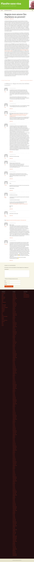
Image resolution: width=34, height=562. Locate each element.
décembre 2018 (15, 353)
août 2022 (14, 316)
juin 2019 (14, 347)
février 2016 (14, 397)
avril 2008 (14, 516)
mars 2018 (14, 365)
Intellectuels (3, 308)
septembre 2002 (15, 541)
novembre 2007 (15, 523)
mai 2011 (14, 470)
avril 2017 (14, 379)
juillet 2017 (14, 375)
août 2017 (14, 374)
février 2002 (14, 546)
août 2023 (14, 307)
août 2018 (14, 358)
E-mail (5, 282)
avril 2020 (14, 339)
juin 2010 (14, 484)
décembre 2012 (15, 446)
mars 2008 (14, 518)
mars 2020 (14, 340)
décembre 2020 (15, 331)
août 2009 (14, 496)
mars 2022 (14, 321)
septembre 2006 (15, 529)
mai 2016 (14, 393)
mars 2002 (14, 545)
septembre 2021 (15, 326)
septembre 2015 (15, 403)
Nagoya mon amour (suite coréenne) (26, 80)
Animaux (3, 294)
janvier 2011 (14, 475)
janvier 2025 (14, 295)
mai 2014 (14, 424)
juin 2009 (14, 498)
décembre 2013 (15, 430)
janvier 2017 (14, 383)
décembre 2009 (15, 491)
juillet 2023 (14, 308)
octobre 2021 (14, 325)
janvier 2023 (14, 312)
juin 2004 (14, 534)
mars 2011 (14, 473)
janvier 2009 (14, 505)
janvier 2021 (14, 330)
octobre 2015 (14, 402)
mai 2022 (14, 320)
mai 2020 (14, 338)
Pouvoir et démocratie (4, 320)
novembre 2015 (15, 401)
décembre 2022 (15, 313)
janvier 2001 (14, 552)
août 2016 (14, 389)
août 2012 (14, 451)
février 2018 (14, 366)
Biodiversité (12, 18)
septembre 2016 (15, 388)
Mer (2, 313)
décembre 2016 (15, 384)
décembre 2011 (15, 461)
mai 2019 (14, 348)
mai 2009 (14, 500)
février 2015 (14, 412)
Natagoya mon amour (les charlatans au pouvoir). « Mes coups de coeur (16, 220)
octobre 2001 (14, 547)
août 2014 (14, 420)
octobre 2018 (14, 356)
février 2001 (14, 551)
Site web (5, 284)
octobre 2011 (14, 464)
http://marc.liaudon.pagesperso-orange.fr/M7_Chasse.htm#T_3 (19, 203)
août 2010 (14, 482)
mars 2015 (14, 411)
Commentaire (6, 269)
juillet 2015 (14, 406)
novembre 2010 (15, 478)
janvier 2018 (14, 367)
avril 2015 (14, 410)
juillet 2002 (14, 543)
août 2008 (14, 511)
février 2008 (14, 519)
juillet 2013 (14, 437)
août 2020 (14, 335)
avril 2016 (14, 394)
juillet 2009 (14, 497)
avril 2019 (14, 349)
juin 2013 (14, 438)
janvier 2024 (14, 302)
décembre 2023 (15, 303)
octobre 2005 (14, 532)
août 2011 (14, 466)
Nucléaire (3, 317)
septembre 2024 (15, 298)
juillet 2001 (14, 550)
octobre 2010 (14, 479)
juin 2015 (14, 407)
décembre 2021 (15, 322)
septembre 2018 (15, 357)
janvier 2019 (14, 352)
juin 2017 (14, 376)
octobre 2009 (14, 493)
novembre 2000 (15, 555)
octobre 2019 (14, 343)
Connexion (25, 293)
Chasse (2, 299)
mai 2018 (14, 362)
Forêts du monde (4, 304)
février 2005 (14, 533)
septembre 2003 (15, 536)
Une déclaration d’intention (8, 10)
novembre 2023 (15, 304)
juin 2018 (14, 361)
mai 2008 (14, 515)
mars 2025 (14, 293)
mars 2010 (14, 488)
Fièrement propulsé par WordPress (17, 560)
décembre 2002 (15, 537)
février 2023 (14, 311)
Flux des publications (26, 294)
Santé (2, 322)
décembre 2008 (15, 506)
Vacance (3, 325)
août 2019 (14, 344)
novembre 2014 (15, 416)
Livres (2, 312)
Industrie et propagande (5, 307)
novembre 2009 (15, 492)
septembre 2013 (15, 434)
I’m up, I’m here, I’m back (5, 80)
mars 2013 (14, 442)
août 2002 (14, 542)
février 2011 (14, 474)
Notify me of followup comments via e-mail (11, 278)
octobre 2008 (14, 509)
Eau (2, 303)
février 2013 (14, 443)
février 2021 (14, 329)
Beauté (2, 295)
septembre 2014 (15, 419)
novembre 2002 (15, 538)
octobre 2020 (14, 334)
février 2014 (14, 428)
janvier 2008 (14, 520)
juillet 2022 (14, 317)
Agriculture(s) (3, 293)
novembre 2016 (15, 385)
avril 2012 (14, 456)
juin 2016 (14, 392)
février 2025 (14, 294)
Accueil (2, 10)
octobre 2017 (14, 371)
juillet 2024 (14, 299)
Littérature (3, 311)
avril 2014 (14, 425)
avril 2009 (14, 501)
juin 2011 (14, 469)
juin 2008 (14, 514)
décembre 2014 (15, 415)
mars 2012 (14, 457)
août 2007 (14, 527)
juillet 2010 (14, 483)
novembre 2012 (15, 447)
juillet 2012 (14, 452)
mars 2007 (14, 528)
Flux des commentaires (26, 295)
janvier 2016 (14, 398)
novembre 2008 (15, 507)
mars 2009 (14, 502)
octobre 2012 (14, 448)
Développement (4, 302)
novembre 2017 (15, 370)
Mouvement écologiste (4, 316)
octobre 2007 (14, 524)
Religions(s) (3, 321)
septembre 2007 (15, 525)
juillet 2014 (14, 421)
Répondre (11, 108)
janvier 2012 (14, 460)
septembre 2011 (15, 465)
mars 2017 (14, 380)
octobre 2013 (14, 433)
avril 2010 (14, 487)
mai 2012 (14, 455)
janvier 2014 (14, 429)
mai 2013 (14, 439)
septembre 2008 (15, 510)
